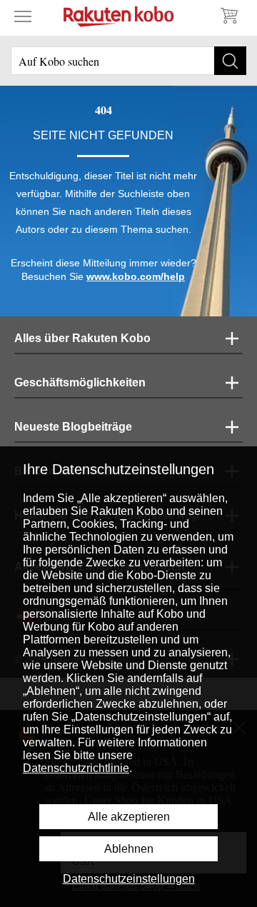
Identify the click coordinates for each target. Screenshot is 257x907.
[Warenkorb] (228, 15)
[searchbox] (128, 60)
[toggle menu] (23, 15)
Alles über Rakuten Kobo (82, 338)
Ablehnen (128, 849)
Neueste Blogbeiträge (73, 427)
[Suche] (230, 60)
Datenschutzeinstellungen (129, 879)
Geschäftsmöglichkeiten (80, 382)
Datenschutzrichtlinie (76, 768)
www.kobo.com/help (135, 276)
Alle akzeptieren (129, 817)
